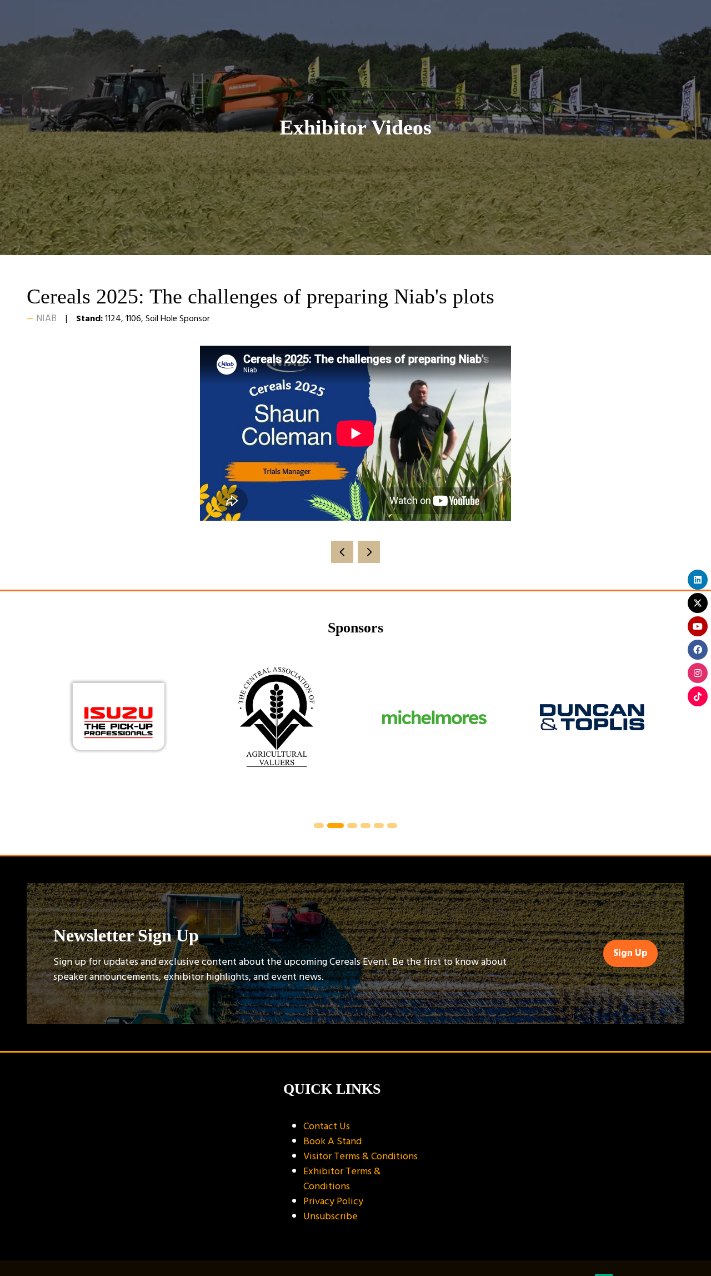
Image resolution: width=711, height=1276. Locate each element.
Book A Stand (332, 1141)
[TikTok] (698, 696)
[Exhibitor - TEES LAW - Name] (434, 731)
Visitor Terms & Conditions (360, 1156)
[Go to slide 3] (349, 825)
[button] (630, 954)
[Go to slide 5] (379, 825)
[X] (698, 603)
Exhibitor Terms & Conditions (341, 1178)
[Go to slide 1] (319, 825)
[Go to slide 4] (365, 825)
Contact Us (326, 1126)
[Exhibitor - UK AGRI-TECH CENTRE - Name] (276, 731)
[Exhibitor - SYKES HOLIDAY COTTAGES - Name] (118, 731)
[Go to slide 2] (332, 825)
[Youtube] (698, 626)
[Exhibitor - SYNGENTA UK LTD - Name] (592, 731)
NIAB (46, 318)
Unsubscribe (330, 1216)
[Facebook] (698, 650)
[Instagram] (698, 673)
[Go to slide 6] (392, 825)
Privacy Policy (333, 1201)
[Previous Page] (342, 552)
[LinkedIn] (698, 580)
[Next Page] (369, 552)
